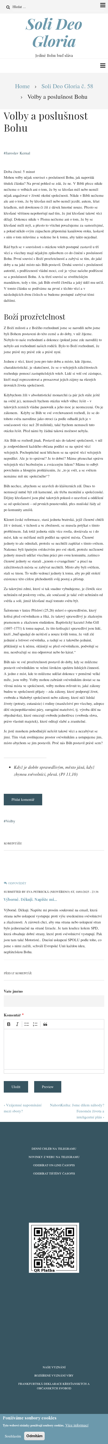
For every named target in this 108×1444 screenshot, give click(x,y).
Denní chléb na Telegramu (54, 1148)
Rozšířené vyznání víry (54, 1375)
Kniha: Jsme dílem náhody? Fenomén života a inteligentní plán (82, 1110)
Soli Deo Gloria (54, 32)
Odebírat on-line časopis (54, 1165)
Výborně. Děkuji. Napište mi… (30, 899)
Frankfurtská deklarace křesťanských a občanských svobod (54, 1386)
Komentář (12, 1015)
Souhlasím (13, 1435)
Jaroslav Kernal (18, 152)
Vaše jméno (13, 991)
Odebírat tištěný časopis (54, 1173)
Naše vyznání (54, 1367)
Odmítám (34, 1436)
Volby (10, 820)
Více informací (76, 1424)
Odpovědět (17, 883)
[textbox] (54, 1049)
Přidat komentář (23, 799)
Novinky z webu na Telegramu (54, 1157)
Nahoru (56, 1104)
